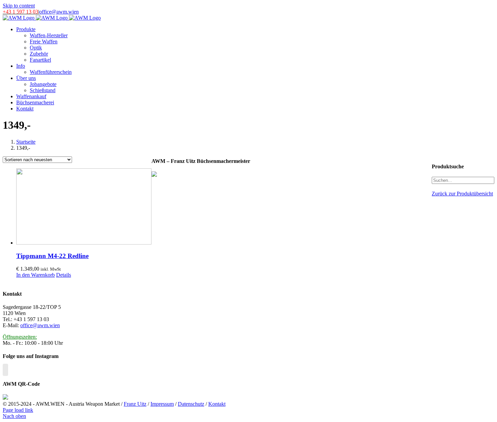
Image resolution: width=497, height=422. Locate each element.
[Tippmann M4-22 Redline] (83, 207)
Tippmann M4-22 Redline (52, 255)
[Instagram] (5, 370)
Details (63, 275)
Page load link (18, 410)
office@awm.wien (59, 12)
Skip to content (19, 5)
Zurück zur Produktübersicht (462, 193)
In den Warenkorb (35, 275)
